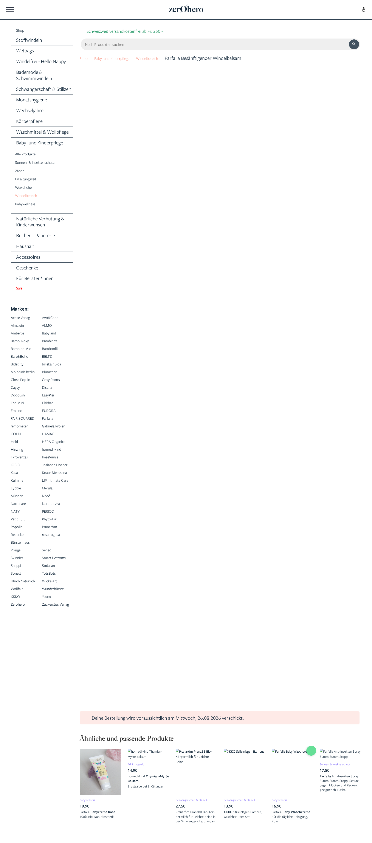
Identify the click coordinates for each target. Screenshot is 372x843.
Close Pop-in (23, 390)
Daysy (17, 397)
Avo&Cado (53, 320)
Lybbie (17, 545)
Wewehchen (27, 188)
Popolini (19, 583)
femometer (22, 444)
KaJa (15, 514)
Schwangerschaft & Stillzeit (190, 802)
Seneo (48, 607)
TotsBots (51, 638)
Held (15, 467)
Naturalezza (54, 560)
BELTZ (48, 359)
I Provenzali (22, 490)
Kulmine (19, 529)
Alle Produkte (28, 155)
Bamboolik (53, 351)
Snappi (18, 630)
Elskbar (49, 413)
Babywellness (28, 205)
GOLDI (17, 459)
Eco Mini (19, 413)
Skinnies (19, 614)
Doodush (20, 405)
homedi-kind (54, 483)
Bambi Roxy (22, 343)
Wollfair (19, 661)
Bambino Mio (24, 351)
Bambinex (52, 343)
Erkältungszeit (29, 180)
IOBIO (17, 498)
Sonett (18, 638)
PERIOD (50, 568)
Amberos (20, 335)
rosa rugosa (54, 591)
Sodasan (50, 630)
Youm (48, 676)
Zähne (21, 171)
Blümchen (52, 374)
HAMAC (50, 459)
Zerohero (20, 684)
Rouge (17, 607)
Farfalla (49, 428)
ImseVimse (53, 490)
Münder (19, 552)
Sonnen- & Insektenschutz (41, 163)
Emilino (18, 421)
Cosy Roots (53, 390)
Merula (49, 545)
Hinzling (19, 483)
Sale (20, 291)
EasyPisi (50, 405)
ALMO (48, 328)
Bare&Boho (22, 359)
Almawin (19, 328)
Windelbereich (30, 196)
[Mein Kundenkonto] (362, 9)
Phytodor (51, 576)
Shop (85, 58)
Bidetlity (19, 366)
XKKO (17, 676)
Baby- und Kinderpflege (120, 58)
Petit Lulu (20, 576)
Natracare (21, 560)
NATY (17, 568)
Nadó (47, 552)
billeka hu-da (54, 366)
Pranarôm (52, 583)
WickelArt (52, 645)
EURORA (51, 421)
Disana (49, 397)
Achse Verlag (24, 320)
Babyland (51, 335)
